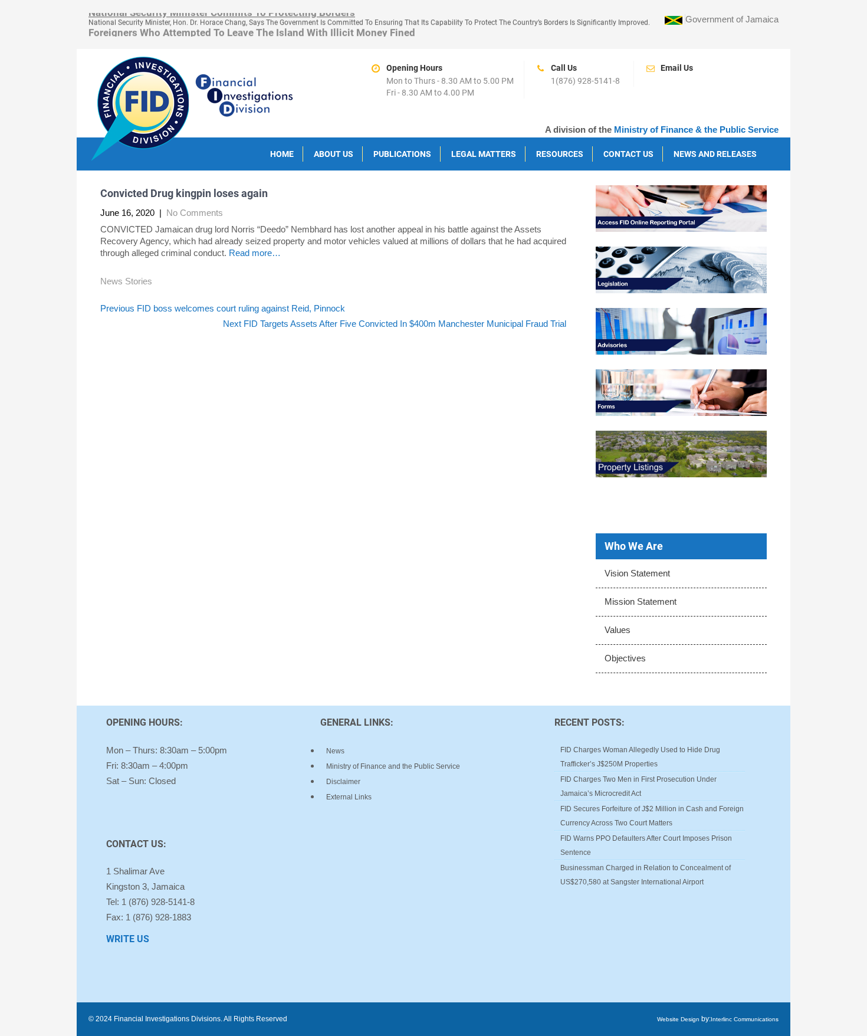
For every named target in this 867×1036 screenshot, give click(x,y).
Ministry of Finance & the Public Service (696, 129)
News (335, 751)
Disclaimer (343, 782)
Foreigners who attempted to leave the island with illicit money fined (251, 31)
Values (617, 630)
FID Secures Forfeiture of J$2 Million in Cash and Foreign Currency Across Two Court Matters (652, 816)
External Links (349, 797)
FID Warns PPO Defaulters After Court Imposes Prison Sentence (646, 845)
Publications (402, 154)
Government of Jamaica (732, 19)
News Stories (126, 281)
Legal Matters (483, 154)
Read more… (253, 253)
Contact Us (628, 154)
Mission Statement (640, 601)
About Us (333, 154)
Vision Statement (637, 573)
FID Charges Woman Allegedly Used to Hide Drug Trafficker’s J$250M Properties (640, 757)
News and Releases (715, 154)
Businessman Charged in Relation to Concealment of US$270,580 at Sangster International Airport (645, 875)
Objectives (625, 658)
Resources (559, 154)
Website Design (678, 1019)
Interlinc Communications (745, 1019)
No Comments (194, 213)
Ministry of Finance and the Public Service (393, 766)
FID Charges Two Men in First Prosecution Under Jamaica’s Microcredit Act (638, 786)
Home (282, 154)
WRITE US (127, 939)
